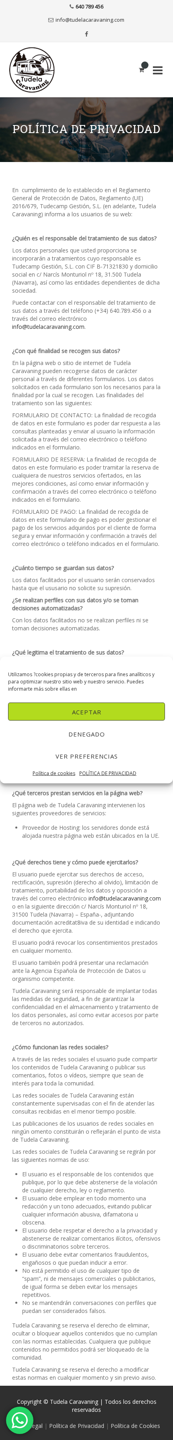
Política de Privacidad (76, 1426)
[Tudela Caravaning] (36, 69)
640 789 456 (89, 6)
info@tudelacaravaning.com (90, 19)
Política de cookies (54, 773)
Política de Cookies (135, 1426)
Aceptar (86, 712)
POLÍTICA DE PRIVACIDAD (107, 773)
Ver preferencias (87, 756)
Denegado (86, 734)
